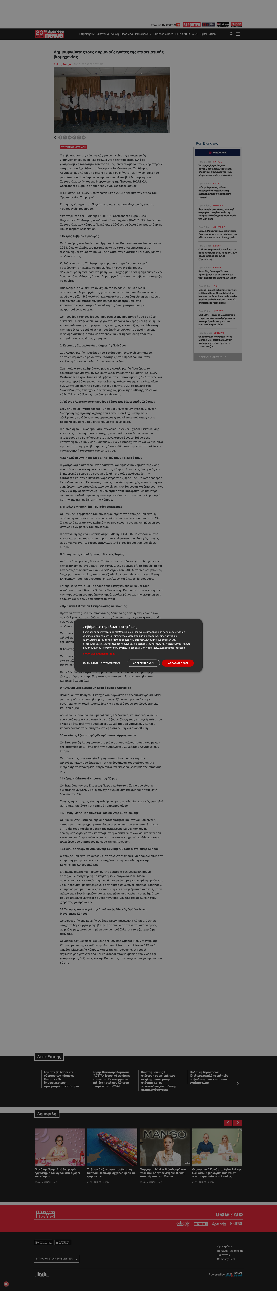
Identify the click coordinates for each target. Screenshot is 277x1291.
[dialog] (138, 645)
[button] (138, 653)
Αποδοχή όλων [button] (178, 662)
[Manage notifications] (6, 1284)
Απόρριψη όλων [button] (143, 662)
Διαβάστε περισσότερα (172, 647)
